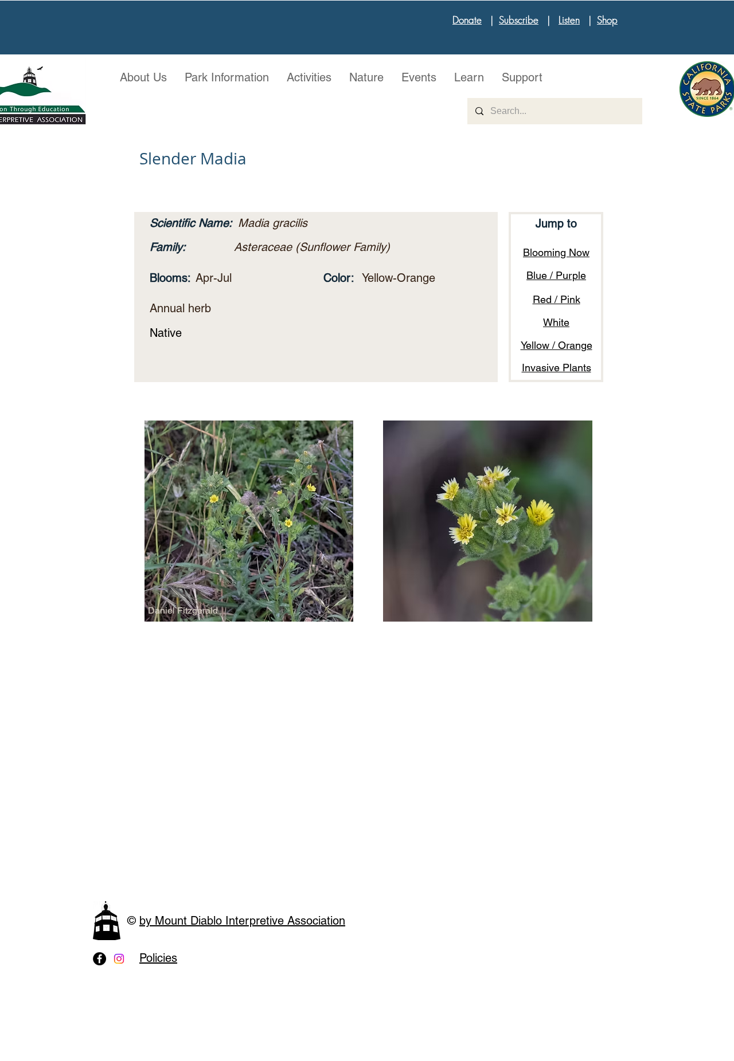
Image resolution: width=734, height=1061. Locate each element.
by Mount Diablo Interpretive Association (242, 921)
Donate (467, 19)
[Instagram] (119, 958)
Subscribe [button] (518, 19)
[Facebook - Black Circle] (99, 958)
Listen (569, 19)
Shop (607, 19)
